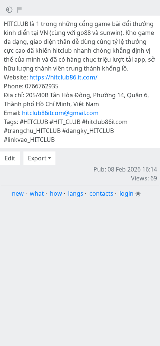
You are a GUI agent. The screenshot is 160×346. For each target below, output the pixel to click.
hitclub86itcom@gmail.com (60, 113)
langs (75, 193)
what (37, 193)
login (126, 193)
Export (37, 158)
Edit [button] (9, 158)
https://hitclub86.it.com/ (63, 77)
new (18, 193)
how (56, 193)
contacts (101, 193)
